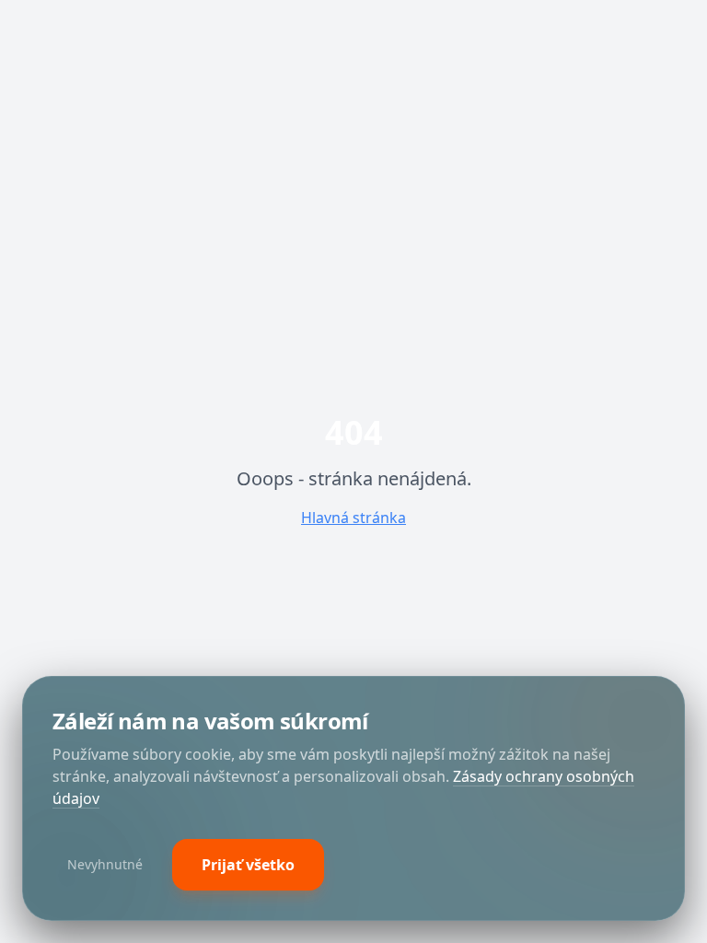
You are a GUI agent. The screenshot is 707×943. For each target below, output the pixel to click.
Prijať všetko (248, 865)
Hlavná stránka (353, 517)
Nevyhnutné (105, 864)
